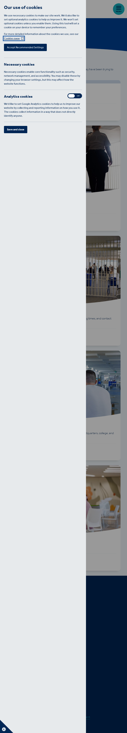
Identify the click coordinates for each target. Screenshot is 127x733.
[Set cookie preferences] (6, 726)
